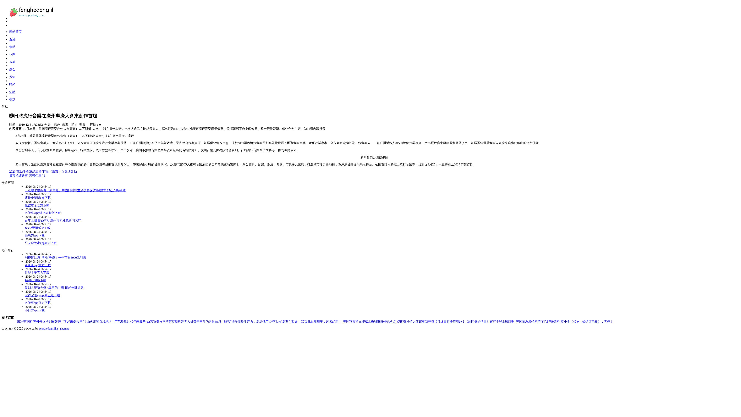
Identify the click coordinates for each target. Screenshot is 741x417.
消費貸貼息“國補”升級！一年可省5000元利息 (55, 257)
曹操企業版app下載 (38, 197)
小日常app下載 (35, 310)
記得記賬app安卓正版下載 (42, 295)
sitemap (64, 328)
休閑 (12, 54)
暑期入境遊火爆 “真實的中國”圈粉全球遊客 (54, 287)
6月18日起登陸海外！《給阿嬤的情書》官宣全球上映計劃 (475, 321)
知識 (12, 92)
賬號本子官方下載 (37, 205)
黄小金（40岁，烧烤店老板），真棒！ (587, 321)
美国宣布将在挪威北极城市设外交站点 (369, 321)
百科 (12, 39)
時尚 (12, 84)
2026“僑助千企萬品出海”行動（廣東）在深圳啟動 (43, 171)
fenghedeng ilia (48, 328)
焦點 (12, 46)
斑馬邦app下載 (35, 235)
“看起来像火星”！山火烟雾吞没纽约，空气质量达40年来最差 (104, 321)
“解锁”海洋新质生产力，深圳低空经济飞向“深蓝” (256, 321)
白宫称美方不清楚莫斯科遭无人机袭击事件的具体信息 (184, 321)
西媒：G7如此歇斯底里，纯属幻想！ (316, 321)
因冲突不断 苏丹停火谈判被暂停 (39, 321)
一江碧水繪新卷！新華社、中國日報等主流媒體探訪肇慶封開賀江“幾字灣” (75, 190)
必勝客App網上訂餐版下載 (43, 212)
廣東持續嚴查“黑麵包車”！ (27, 175)
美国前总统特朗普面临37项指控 (537, 321)
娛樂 (12, 62)
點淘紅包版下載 (35, 280)
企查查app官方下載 (38, 265)
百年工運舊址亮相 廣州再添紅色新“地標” (53, 220)
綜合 (12, 69)
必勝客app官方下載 (38, 302)
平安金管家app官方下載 (41, 243)
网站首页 (15, 31)
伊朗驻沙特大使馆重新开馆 (415, 321)
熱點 (12, 99)
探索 (12, 77)
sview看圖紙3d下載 (37, 228)
